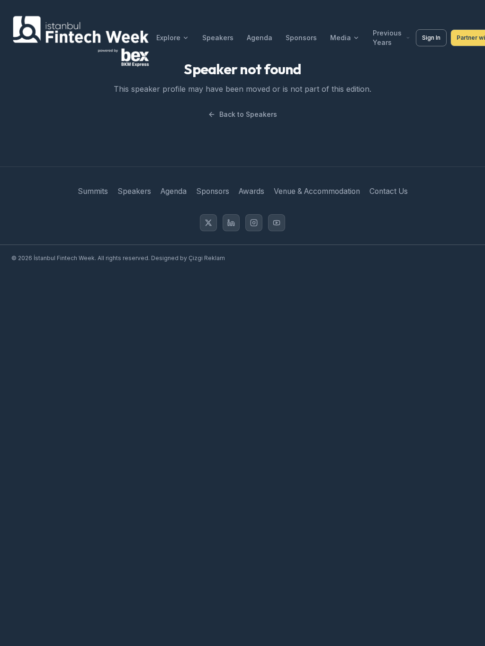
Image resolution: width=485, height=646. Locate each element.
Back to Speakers (248, 114)
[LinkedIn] (231, 222)
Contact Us (388, 191)
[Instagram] (253, 222)
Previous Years (387, 37)
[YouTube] (276, 222)
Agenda (259, 38)
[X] (208, 222)
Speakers (218, 38)
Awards (251, 191)
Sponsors (301, 38)
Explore (168, 38)
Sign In (431, 37)
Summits (93, 191)
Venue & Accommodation (317, 191)
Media (340, 38)
